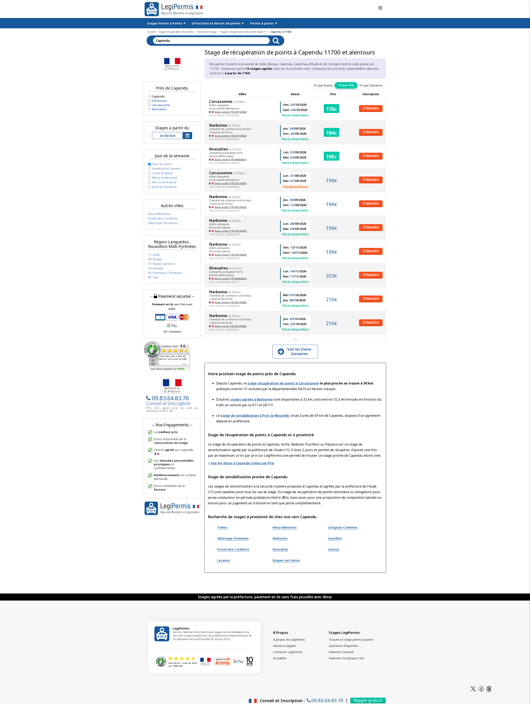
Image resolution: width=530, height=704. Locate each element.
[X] (473, 689)
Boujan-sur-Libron (286, 560)
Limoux (333, 549)
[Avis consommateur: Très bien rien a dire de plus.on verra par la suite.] (167, 356)
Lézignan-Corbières (343, 527)
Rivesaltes (280, 549)
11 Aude (154, 254)
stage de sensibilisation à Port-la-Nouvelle (255, 415)
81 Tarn (153, 277)
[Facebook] (481, 689)
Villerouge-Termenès (233, 538)
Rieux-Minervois (285, 527)
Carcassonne (161, 105)
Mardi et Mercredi (164, 177)
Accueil (151, 32)
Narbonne (280, 538)
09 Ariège (155, 259)
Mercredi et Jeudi (164, 182)
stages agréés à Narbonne (251, 399)
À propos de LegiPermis (289, 640)
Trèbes (222, 527)
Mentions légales (284, 646)
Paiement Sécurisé (341, 652)
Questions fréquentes (343, 646)
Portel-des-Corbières (233, 549)
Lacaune (223, 560)
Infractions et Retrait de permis (216, 23)
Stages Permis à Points (165, 23)
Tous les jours (162, 164)
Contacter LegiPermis (287, 652)
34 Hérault (155, 268)
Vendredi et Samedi (166, 168)
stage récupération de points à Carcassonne (283, 383)
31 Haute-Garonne (161, 264)
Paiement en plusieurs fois (346, 658)
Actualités (280, 658)
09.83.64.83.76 (170, 398)
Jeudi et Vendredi (164, 187)
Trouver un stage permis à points (351, 640)
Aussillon (335, 538)
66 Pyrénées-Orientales (165, 273)
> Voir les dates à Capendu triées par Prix (241, 463)
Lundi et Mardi (162, 173)
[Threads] (489, 689)
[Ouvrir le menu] (380, 8)
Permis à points (262, 23)
